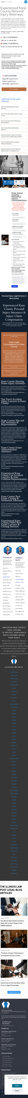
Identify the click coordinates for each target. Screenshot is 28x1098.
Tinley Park (14, 822)
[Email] (19, 236)
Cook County (14, 851)
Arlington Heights (14, 704)
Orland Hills (14, 812)
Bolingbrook (14, 873)
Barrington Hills (14, 828)
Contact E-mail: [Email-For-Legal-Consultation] (16, 232)
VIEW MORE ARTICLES (14, 992)
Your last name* (15, 221)
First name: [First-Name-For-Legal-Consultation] (15, 213)
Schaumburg (14, 707)
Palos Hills (14, 780)
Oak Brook (14, 835)
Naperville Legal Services (10, 79)
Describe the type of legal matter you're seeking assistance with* (17, 273)
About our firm (14, 367)
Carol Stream (14, 697)
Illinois (14, 726)
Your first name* (15, 215)
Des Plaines (14, 713)
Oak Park (14, 819)
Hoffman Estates (14, 793)
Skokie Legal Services (9, 81)
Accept (17, 1085)
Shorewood (14, 771)
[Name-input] (19, 217)
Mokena (14, 755)
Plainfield (14, 732)
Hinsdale (14, 803)
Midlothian (14, 742)
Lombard (14, 720)
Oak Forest (14, 764)
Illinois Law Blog (6, 1056)
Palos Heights (14, 777)
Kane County (14, 844)
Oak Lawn (14, 761)
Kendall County (14, 847)
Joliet (14, 768)
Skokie (14, 854)
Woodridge (14, 860)
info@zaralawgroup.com (8, 1025)
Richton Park (14, 745)
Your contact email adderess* (18, 234)
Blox (6, 1094)
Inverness (14, 809)
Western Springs (14, 790)
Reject (17, 1090)
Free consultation (14, 89)
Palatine (14, 688)
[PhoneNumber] (19, 230)
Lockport (14, 752)
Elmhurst (14, 716)
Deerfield (14, 800)
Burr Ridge (14, 796)
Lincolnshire (14, 806)
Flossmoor (14, 787)
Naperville (14, 870)
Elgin (14, 831)
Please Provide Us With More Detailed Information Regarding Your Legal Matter (18, 269)
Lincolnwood (14, 691)
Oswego (14, 739)
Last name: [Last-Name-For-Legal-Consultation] (15, 219)
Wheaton (14, 694)
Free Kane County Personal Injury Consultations (14, 372)
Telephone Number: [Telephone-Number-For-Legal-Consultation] (18, 226)
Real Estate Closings (7, 1066)
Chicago (14, 841)
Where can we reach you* (17, 228)
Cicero (14, 700)
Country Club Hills (14, 758)
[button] (25, 2)
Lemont (14, 748)
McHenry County (14, 685)
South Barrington (14, 825)
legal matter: (15, 239)
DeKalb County (14, 678)
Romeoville (14, 723)
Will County (14, 857)
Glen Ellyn (14, 774)
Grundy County (14, 675)
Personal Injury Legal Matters (9, 1073)
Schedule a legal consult (7, 1058)
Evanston (14, 710)
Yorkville (14, 729)
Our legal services (6, 1064)
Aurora (14, 838)
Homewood (14, 784)
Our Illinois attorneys (7, 1062)
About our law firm (6, 1060)
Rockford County (14, 672)
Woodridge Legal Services (10, 84)
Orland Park (14, 815)
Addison (14, 736)
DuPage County (14, 867)
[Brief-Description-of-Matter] (19, 280)
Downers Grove (14, 863)
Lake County (14, 681)
